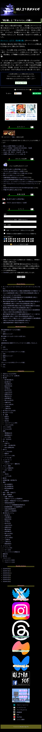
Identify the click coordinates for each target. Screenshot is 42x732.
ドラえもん (6, 429)
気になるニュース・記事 (10, 376)
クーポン (7, 458)
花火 (6, 421)
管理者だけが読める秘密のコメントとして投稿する (21, 233)
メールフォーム (21, 707)
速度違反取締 (8, 503)
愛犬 (4, 556)
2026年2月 (6, 581)
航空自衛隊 (8, 488)
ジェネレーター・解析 (11, 464)
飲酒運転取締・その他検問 (12, 507)
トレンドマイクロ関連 (11, 552)
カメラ (6, 437)
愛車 (4, 554)
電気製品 (7, 433)
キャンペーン (8, 455)
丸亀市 (6, 402)
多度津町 (7, 398)
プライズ (5, 427)
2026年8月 (6, 569)
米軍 (6, 490)
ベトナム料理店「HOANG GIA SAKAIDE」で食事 (17, 148)
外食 (40, 89)
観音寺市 (7, 386)
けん (4, 366)
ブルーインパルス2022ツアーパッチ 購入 (13, 351)
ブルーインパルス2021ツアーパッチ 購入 (13, 362)
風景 (6, 417)
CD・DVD (6, 439)
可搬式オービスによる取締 (12, 498)
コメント (6, 244)
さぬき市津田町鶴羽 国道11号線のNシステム (16, 179)
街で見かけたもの (8, 410)
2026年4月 (6, 577)
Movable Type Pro (24, 726)
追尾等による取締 (10, 511)
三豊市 (6, 408)
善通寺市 (7, 394)
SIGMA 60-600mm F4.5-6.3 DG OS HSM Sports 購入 (18, 188)
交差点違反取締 (9, 509)
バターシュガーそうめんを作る (12, 295)
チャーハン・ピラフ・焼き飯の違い (13, 40)
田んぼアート (7, 412)
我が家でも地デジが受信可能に (12, 169)
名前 (5, 214)
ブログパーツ (8, 562)
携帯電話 (7, 435)
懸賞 (6, 453)
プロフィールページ (22, 705)
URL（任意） (8, 225)
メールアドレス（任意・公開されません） (16, 219)
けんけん (5, 349)
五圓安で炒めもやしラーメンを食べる (14, 154)
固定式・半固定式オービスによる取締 (15, 501)
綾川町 (6, 382)
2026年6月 (6, 573)
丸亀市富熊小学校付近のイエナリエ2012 (15, 177)
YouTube (19, 717)
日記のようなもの (8, 373)
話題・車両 (8, 496)
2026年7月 (6, 571)
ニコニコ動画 (20, 719)
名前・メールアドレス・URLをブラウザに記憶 (20, 230)
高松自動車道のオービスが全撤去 (10, 330)
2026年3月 (6, 579)
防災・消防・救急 (8, 492)
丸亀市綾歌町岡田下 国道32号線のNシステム (16, 322)
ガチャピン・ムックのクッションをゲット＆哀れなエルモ (20, 181)
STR (4, 332)
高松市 (6, 396)
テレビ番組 (8, 468)
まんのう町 (8, 404)
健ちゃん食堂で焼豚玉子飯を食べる (13, 150)
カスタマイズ (8, 560)
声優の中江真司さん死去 (10, 190)
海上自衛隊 (8, 486)
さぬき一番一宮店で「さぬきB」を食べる (15, 152)
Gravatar (5, 272)
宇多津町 (7, 384)
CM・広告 (7, 470)
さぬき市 (7, 392)
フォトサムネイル (22, 710)
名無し (5, 360)
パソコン (7, 548)
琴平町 (6, 388)
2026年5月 (6, 575)
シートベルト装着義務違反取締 (14, 505)
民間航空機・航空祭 (8, 480)
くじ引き (7, 451)
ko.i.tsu (5, 340)
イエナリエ (8, 425)
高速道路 (7, 543)
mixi (18, 714)
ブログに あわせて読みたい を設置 (13, 171)
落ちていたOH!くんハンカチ (11, 175)
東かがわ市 (8, 400)
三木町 (6, 406)
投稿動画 (19, 712)
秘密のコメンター (8, 334)
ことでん (7, 476)
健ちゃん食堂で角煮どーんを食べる (13, 146)
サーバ (6, 550)
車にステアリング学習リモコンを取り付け (15, 173)
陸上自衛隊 (8, 484)
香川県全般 (8, 380)
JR (5, 474)
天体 (6, 419)
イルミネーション (10, 423)
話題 (6, 462)
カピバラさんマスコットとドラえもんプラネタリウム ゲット (21, 183)
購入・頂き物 (8, 445)
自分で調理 (8, 447)
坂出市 (6, 390)
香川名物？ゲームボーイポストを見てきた (13, 336)
